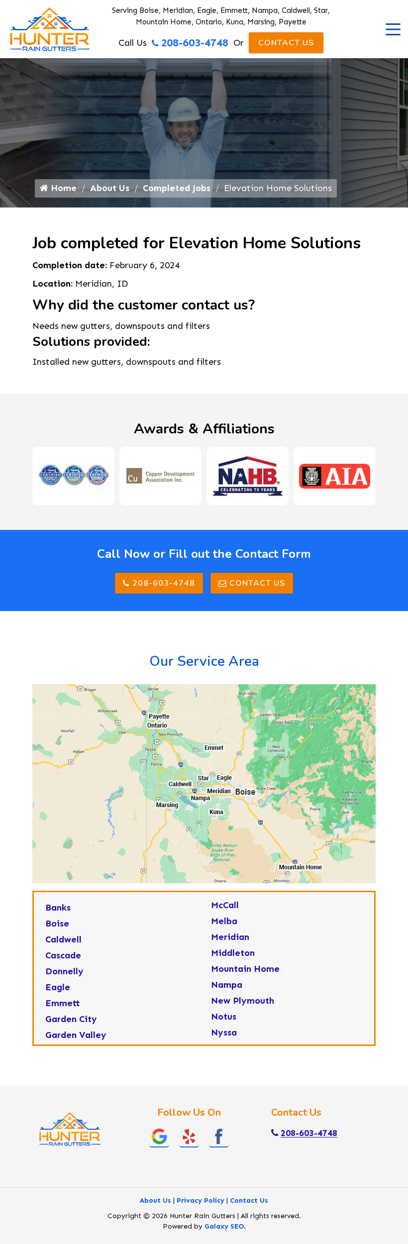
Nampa (226, 984)
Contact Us (286, 42)
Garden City (71, 1019)
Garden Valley (75, 1035)
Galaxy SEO (224, 1226)
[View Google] (159, 1136)
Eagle (57, 987)
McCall (225, 905)
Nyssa (224, 1032)
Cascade (63, 955)
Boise (57, 923)
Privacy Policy (200, 1200)
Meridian (230, 937)
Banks (58, 907)
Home (62, 188)
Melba (224, 921)
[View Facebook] (218, 1136)
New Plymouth (242, 1000)
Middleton (233, 952)
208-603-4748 (194, 42)
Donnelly (64, 971)
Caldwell (63, 939)
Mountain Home (245, 968)
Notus (223, 1016)
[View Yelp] (189, 1136)
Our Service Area (204, 661)
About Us (109, 188)
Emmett (62, 1003)
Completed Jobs (176, 188)
